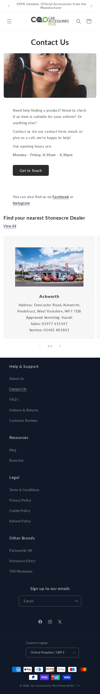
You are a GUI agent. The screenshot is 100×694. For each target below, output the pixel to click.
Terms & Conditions (24, 490)
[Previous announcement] (8, 6)
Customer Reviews (23, 421)
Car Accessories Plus (44, 685)
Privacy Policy (20, 500)
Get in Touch (31, 170)
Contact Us (18, 389)
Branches (16, 460)
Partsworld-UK (20, 550)
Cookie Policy (19, 511)
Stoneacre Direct (22, 561)
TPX (77, 685)
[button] (9, 21)
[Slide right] (60, 346)
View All (9, 226)
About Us (16, 379)
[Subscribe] (76, 601)
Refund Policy (20, 521)
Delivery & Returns (23, 410)
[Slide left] (40, 346)
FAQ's (14, 399)
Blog (12, 450)
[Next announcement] (91, 6)
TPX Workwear (21, 571)
